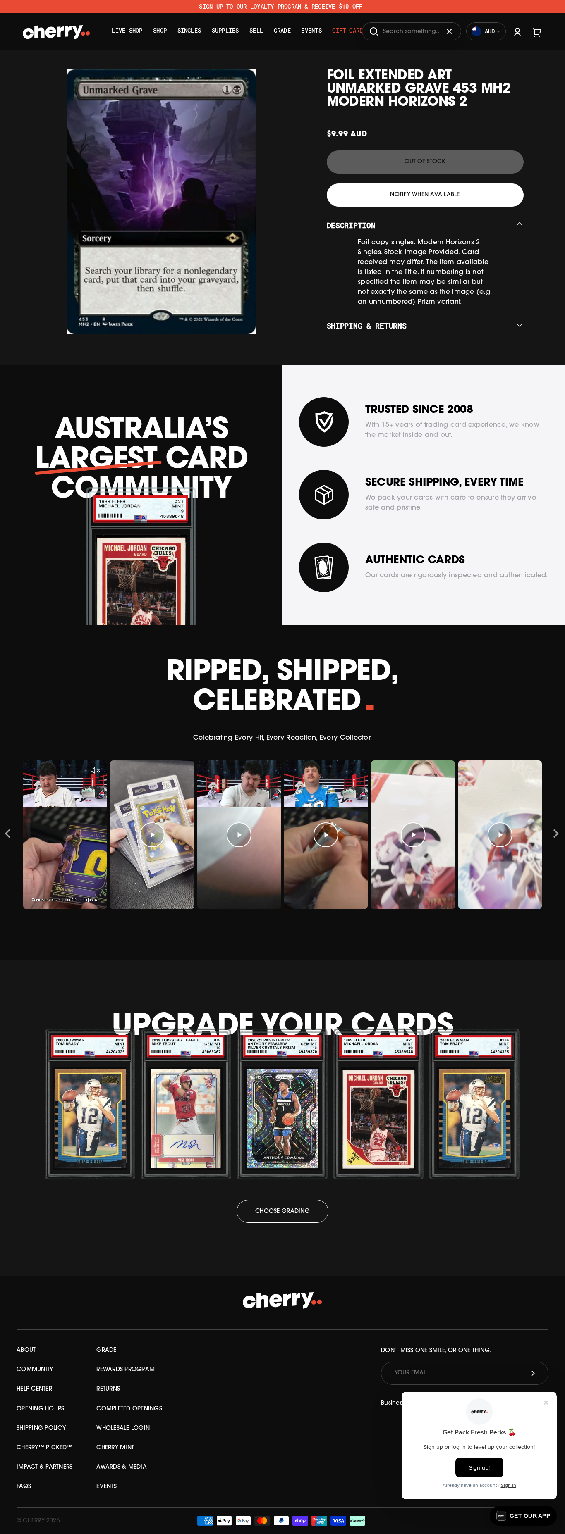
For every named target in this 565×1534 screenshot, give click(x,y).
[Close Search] (449, 31)
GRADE (106, 1350)
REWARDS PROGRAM (125, 1370)
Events (311, 30)
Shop (160, 30)
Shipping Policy (41, 1428)
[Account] (517, 31)
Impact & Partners (44, 1467)
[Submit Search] (374, 31)
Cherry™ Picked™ (45, 1448)
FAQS (24, 1487)
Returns (108, 1389)
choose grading (282, 1211)
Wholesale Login (123, 1428)
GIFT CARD (347, 30)
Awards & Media (121, 1467)
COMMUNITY (35, 1370)
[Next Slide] (556, 835)
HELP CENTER (34, 1389)
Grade (282, 30)
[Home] (56, 28)
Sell (256, 30)
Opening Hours (40, 1409)
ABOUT (26, 1350)
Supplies (225, 30)
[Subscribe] (533, 1373)
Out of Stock (425, 162)
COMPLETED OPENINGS (129, 1409)
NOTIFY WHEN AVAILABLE (425, 195)
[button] (523, 1516)
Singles (189, 30)
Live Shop (127, 30)
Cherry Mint (115, 1448)
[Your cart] (537, 31)
